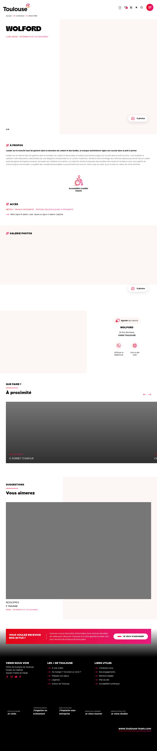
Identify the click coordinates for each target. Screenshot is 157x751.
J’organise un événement (40, 712)
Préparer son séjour (60, 676)
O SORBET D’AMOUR (21, 458)
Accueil (9, 16)
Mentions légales (106, 676)
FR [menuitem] (120, 7)
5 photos (141, 118)
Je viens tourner (93, 714)
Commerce (20, 16)
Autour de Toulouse (60, 684)
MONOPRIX (12, 602)
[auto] (136, 7)
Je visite (11, 714)
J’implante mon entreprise (67, 712)
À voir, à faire (57, 668)
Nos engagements (107, 672)
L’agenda (56, 680)
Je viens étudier (119, 714)
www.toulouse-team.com (134, 728)
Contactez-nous (106, 668)
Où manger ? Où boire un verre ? (66, 672)
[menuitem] (120, 7)
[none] (120, 7)
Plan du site (104, 680)
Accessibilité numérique (109, 684)
